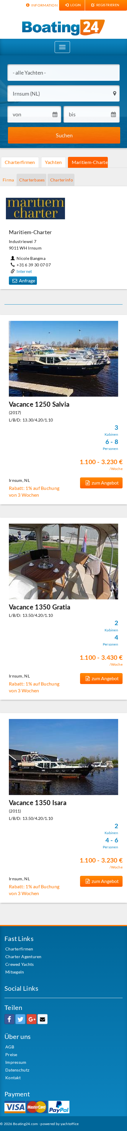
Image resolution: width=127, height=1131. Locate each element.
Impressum (16, 1062)
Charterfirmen (20, 162)
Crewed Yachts (19, 964)
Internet (24, 271)
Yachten (53, 162)
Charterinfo (61, 179)
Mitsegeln (14, 971)
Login (75, 5)
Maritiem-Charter (90, 162)
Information (44, 5)
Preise (11, 1054)
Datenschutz (17, 1069)
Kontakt (13, 1077)
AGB (9, 1046)
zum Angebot (105, 482)
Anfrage (27, 280)
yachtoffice (70, 1124)
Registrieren (107, 5)
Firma (8, 179)
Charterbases (32, 179)
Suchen (64, 135)
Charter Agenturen (23, 956)
